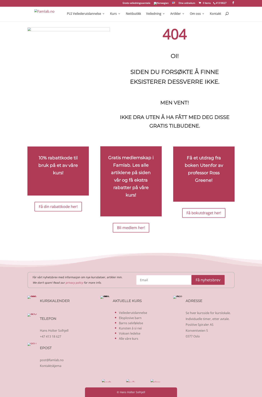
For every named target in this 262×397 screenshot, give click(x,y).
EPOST (46, 348)
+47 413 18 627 (50, 336)
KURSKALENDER (55, 301)
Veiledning (153, 14)
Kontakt (215, 14)
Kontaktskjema (50, 366)
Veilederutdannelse (133, 313)
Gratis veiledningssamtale (136, 3)
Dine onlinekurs (187, 3)
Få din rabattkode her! (58, 206)
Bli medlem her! (131, 227)
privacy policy (74, 282)
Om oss (195, 14)
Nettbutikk (133, 14)
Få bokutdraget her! (203, 212)
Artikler (175, 14)
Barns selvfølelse (131, 323)
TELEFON (48, 319)
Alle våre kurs (128, 338)
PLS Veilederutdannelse (84, 14)
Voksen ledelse (129, 333)
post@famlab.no (52, 360)
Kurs (113, 14)
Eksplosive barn (130, 318)
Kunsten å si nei (130, 328)
